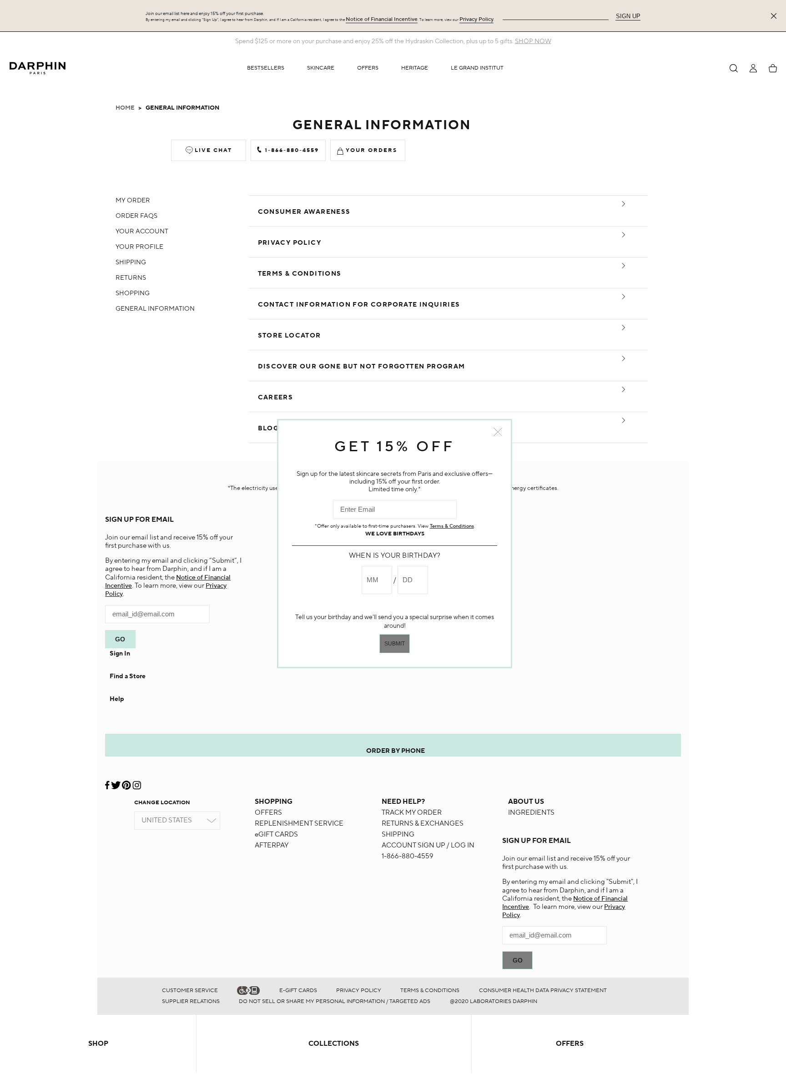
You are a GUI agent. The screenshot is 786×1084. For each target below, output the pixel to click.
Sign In (120, 654)
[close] (776, 16)
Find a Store (128, 676)
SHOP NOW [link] (533, 41)
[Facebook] (108, 782)
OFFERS (268, 812)
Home (125, 107)
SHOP (98, 1043)
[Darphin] (37, 68)
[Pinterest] (126, 782)
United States (166, 820)
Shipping (131, 262)
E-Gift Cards (298, 990)
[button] (320, 68)
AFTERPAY (271, 845)
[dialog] (734, 68)
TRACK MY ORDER (412, 812)
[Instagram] (136, 782)
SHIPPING (398, 834)
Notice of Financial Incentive (382, 19)
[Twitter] (116, 782)
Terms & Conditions (429, 990)
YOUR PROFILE (139, 247)
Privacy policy (358, 990)
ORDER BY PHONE (395, 751)
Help (117, 699)
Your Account (142, 231)
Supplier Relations (191, 1001)
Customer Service (190, 990)
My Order (133, 201)
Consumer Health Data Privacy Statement (543, 990)
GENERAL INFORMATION (155, 309)
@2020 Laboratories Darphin (493, 1001)
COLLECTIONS (333, 1043)
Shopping (133, 293)
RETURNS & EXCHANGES (423, 823)
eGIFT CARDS (276, 834)
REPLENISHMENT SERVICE (299, 823)
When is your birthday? (395, 555)
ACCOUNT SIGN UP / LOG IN (428, 845)
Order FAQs (136, 216)
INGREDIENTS (531, 812)
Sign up (628, 16)
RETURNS (131, 278)
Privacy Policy (476, 19)
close (498, 432)
